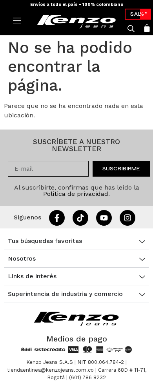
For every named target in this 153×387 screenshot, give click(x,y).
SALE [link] (138, 14)
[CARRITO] (147, 28)
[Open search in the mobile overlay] (131, 28)
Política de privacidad (75, 193)
